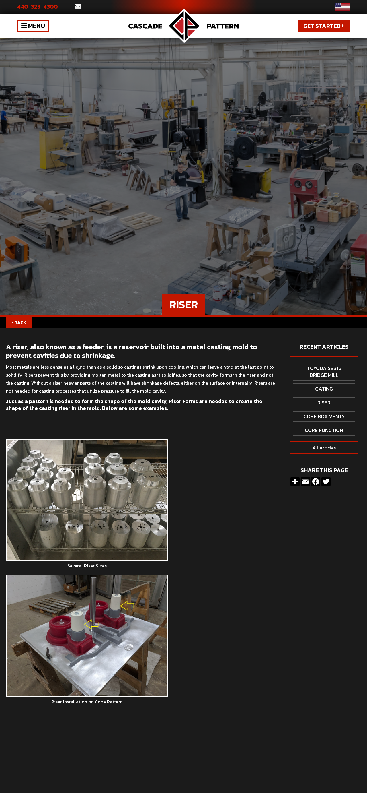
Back (19, 322)
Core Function (324, 430)
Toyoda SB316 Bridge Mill (324, 371)
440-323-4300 (37, 6)
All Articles (324, 447)
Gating (324, 389)
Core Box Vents (324, 416)
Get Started (323, 26)
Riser (324, 402)
